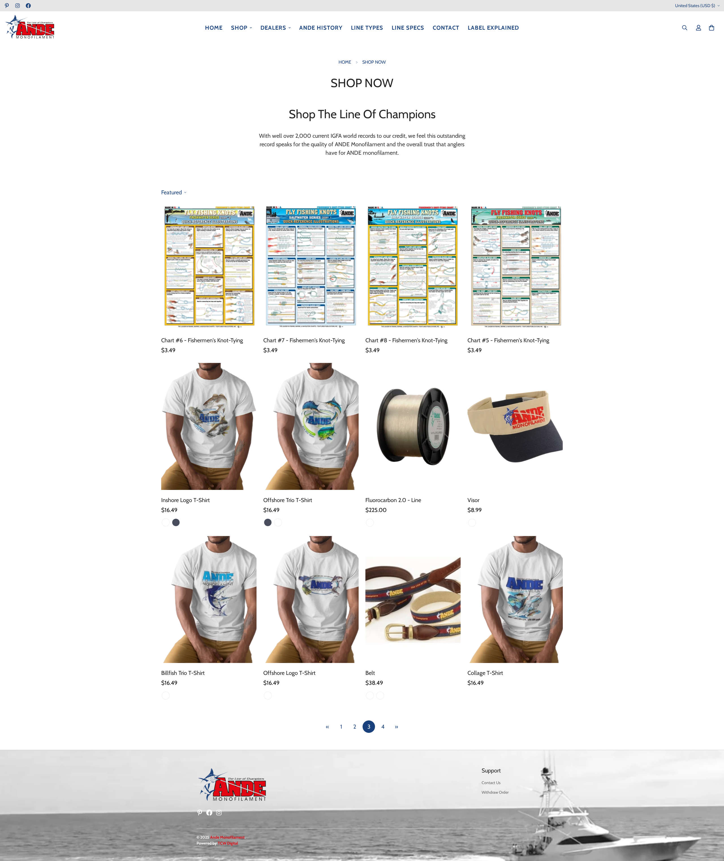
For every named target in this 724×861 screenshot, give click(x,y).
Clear (370, 522)
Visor (473, 499)
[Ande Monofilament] (29, 27)
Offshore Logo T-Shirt (289, 673)
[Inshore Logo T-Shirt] (209, 426)
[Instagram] (17, 5)
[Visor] (515, 426)
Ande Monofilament (227, 837)
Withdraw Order (495, 792)
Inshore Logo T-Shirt (185, 499)
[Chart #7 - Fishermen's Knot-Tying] (311, 266)
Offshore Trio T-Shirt (287, 499)
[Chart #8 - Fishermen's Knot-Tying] (413, 266)
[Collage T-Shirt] (515, 599)
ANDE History (320, 27)
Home (214, 27)
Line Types (367, 27)
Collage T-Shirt (485, 673)
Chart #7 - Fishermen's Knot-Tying (304, 340)
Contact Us (491, 782)
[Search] (684, 27)
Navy (176, 522)
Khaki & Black (472, 522)
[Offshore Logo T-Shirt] (311, 599)
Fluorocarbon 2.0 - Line (393, 499)
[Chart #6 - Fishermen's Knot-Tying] (209, 266)
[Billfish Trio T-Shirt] (209, 599)
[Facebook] (28, 5)
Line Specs (408, 27)
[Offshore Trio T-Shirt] (311, 426)
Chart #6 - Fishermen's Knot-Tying (202, 340)
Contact (446, 27)
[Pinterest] (6, 5)
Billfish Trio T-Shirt (183, 673)
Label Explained (493, 27)
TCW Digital (228, 843)
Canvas (370, 695)
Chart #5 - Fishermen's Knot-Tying (508, 340)
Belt (370, 673)
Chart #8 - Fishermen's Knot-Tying (406, 340)
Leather (380, 695)
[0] (711, 27)
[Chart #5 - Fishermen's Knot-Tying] (515, 266)
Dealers (273, 27)
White (165, 522)
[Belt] (413, 599)
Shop (239, 27)
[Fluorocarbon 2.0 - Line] (413, 426)
